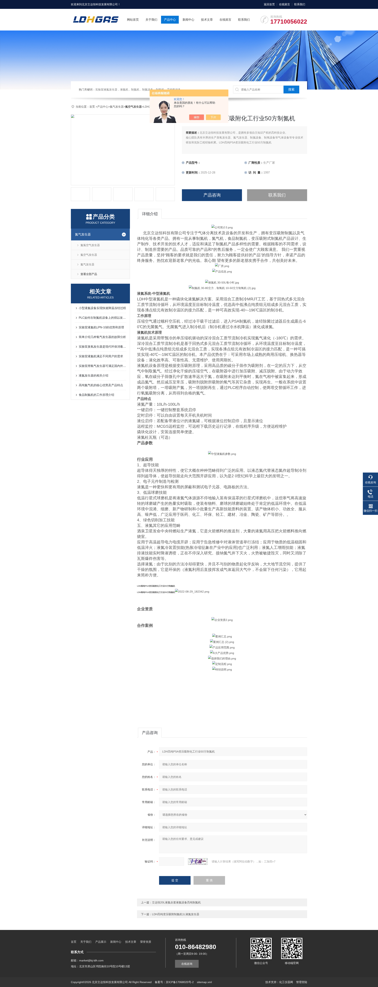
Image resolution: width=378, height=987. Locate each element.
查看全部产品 (89, 274)
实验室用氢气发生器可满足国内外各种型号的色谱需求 (102, 365)
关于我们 (151, 19)
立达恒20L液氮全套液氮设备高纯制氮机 (176, 902)
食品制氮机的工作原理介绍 (96, 394)
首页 (92, 106)
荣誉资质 (145, 941)
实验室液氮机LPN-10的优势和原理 (101, 327)
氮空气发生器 (89, 254)
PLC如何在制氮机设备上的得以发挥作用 (102, 317)
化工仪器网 (286, 982)
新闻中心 (188, 19)
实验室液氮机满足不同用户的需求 (101, 356)
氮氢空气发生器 (90, 245)
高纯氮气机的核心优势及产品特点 (101, 385)
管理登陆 (301, 982)
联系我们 (299, 4)
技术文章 (207, 19)
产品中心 (170, 19)
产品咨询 (212, 195)
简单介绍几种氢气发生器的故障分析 (102, 337)
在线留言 (284, 4)
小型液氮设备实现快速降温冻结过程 (102, 308)
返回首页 (269, 4)
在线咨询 (186, 963)
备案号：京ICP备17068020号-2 (174, 982)
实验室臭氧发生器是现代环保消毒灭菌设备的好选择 (102, 346)
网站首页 (133, 19)
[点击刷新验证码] (198, 861)
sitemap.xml (204, 982)
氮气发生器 (117, 106)
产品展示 (100, 941)
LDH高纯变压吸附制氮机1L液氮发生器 (175, 914)
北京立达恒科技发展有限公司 (100, 4)
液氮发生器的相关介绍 (93, 375)
